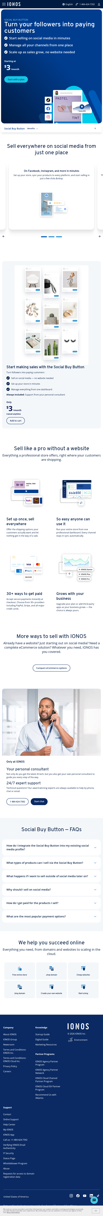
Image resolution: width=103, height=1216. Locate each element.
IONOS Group (10, 1039)
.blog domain (19, 994)
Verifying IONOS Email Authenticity (14, 1146)
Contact (7, 1114)
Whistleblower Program (15, 1163)
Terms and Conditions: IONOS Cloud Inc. (14, 1060)
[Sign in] (99, 4)
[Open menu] (3, 4)
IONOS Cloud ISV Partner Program (47, 1088)
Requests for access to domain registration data (18, 1175)
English (69, 4)
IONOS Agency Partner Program (46, 1063)
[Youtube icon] (84, 1196)
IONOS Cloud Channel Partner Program (46, 1080)
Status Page (9, 1158)
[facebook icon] (78, 1196)
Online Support (11, 1119)
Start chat (39, 801)
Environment (80, 1039)
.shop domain (51, 975)
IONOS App (8, 1134)
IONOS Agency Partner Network (46, 1071)
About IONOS (9, 1034)
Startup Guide (42, 1034)
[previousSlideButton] (3, 237)
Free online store (19, 975)
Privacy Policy (10, 1066)
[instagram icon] (71, 1196)
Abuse (6, 1168)
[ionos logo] (14, 4)
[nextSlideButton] (99, 237)
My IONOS (8, 1129)
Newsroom (8, 1044)
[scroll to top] (95, 128)
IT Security (8, 1153)
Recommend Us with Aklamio (45, 1096)
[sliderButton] (44, 236)
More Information (13, 1212)
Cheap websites (83, 975)
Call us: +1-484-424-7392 (15, 1139)
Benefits (31, 128)
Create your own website (51, 994)
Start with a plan (16, 79)
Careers (7, 1071)
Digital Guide (41, 1039)
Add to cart (15, 420)
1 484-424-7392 (87, 4)
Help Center (9, 1124)
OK (96, 1211)
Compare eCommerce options (51, 668)
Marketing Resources (46, 1044)
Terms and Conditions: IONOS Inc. (14, 1051)
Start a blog (83, 994)
